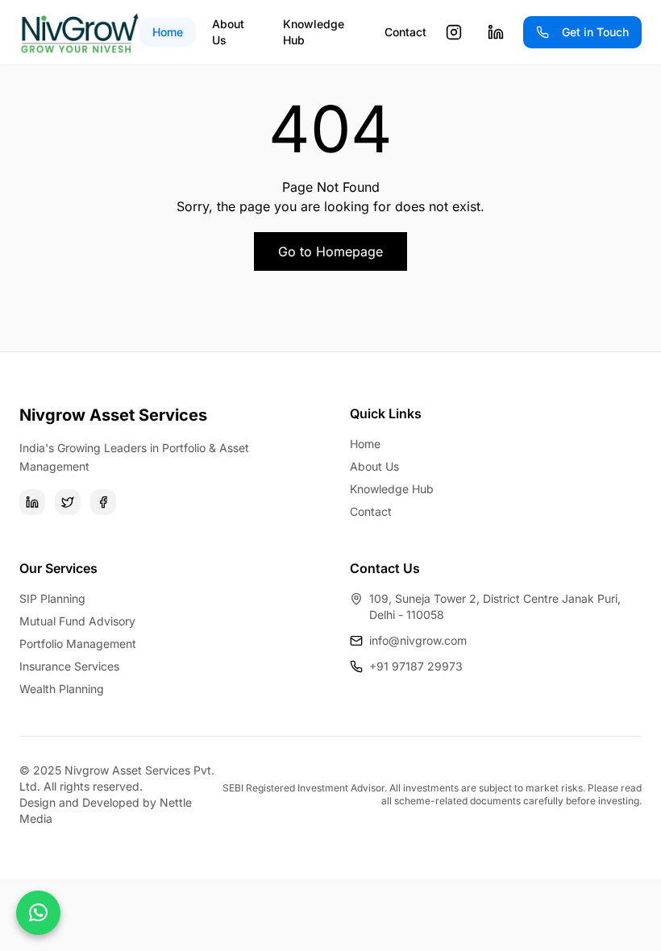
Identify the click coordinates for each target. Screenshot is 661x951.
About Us (228, 32)
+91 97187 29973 (416, 666)
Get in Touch (595, 32)
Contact (405, 32)
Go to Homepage (330, 251)
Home (167, 32)
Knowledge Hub (313, 32)
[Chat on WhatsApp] (38, 913)
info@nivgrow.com (418, 640)
